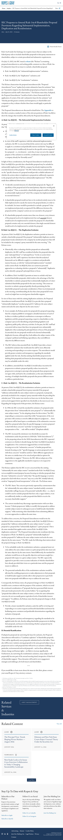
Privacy (37, 834)
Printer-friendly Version (56, 46)
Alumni (22, 831)
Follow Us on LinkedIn (29, 813)
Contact (13, 837)
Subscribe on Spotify (7, 819)
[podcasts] (7, 833)
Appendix (48, 110)
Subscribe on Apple (6, 815)
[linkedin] (5, 833)
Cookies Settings (13, 134)
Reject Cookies (35, 135)
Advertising (14, 831)
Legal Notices (29, 834)
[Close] (54, 126)
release (28, 61)
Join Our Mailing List (50, 813)
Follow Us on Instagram (29, 816)
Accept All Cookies (48, 135)
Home (3, 8)
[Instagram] (2, 833)
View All (59, 724)
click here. (17, 130)
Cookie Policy (30, 831)
